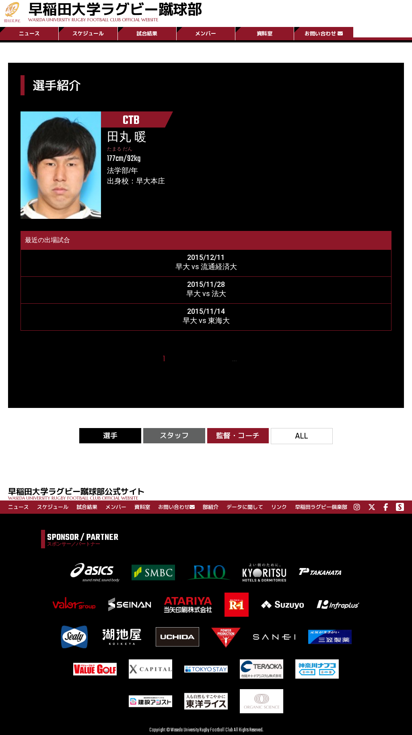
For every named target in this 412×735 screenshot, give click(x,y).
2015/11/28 (206, 284)
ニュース (29, 33)
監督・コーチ (238, 435)
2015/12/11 (206, 257)
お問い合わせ (320, 33)
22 (246, 359)
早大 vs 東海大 (206, 320)
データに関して (245, 507)
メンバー (205, 33)
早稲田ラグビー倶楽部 (321, 507)
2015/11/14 (206, 311)
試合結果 (146, 33)
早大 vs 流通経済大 (206, 266)
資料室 (264, 33)
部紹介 (210, 507)
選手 (110, 435)
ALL (301, 436)
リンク (279, 507)
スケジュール (88, 33)
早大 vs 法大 (206, 293)
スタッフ (174, 435)
